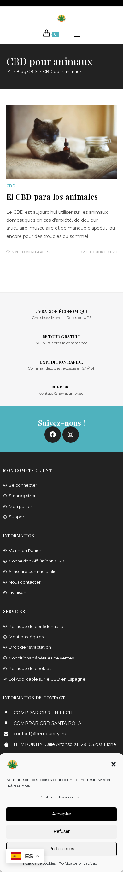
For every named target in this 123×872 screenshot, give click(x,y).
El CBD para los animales (52, 196)
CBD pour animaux (62, 71)
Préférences (61, 848)
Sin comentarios (31, 252)
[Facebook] (52, 434)
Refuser (62, 831)
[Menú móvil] (77, 34)
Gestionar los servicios (59, 797)
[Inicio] (8, 71)
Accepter (61, 814)
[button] (113, 764)
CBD (11, 185)
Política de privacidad (78, 863)
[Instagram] (70, 434)
